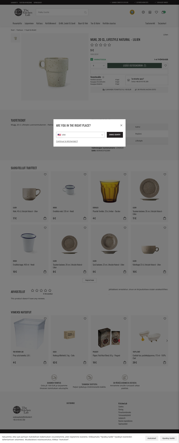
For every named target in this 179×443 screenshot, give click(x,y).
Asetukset (152, 438)
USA (64, 135)
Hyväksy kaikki (168, 438)
